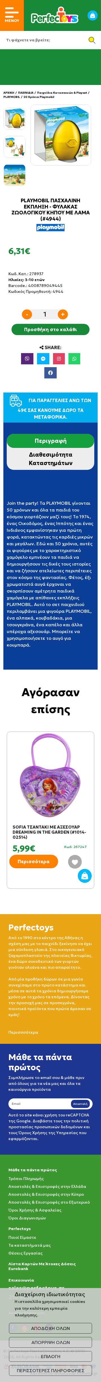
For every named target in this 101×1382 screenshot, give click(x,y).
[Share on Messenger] (43, 358)
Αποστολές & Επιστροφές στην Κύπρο (46, 1194)
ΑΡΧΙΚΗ (8, 93)
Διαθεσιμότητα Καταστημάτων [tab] (51, 459)
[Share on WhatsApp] (74, 358)
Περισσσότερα (23, 1032)
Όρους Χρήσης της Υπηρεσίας (48, 1132)
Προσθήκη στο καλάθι (50, 329)
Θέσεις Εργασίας (25, 1253)
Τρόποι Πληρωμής (26, 1178)
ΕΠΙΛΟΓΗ (50, 1356)
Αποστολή (80, 1104)
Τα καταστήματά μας (29, 1245)
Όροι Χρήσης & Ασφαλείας (34, 1210)
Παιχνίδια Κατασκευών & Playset (62, 93)
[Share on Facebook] (50, 372)
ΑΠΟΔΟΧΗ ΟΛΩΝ (50, 1328)
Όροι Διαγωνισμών (27, 1218)
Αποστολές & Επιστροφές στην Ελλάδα (47, 1186)
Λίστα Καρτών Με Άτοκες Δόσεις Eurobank (42, 1266)
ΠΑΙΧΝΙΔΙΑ (25, 93)
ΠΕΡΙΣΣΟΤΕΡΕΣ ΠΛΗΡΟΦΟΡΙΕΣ (50, 1370)
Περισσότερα (34, 861)
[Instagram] (59, 358)
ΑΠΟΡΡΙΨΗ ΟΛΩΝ (50, 1342)
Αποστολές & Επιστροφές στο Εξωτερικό (49, 1202)
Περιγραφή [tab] (50, 441)
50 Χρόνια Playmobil (39, 97)
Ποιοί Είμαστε (22, 1237)
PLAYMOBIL (11, 97)
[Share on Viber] (27, 358)
